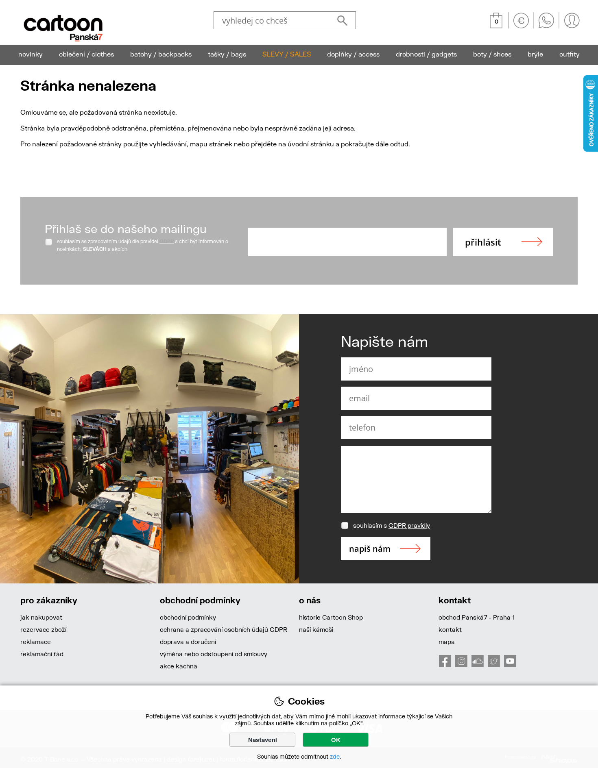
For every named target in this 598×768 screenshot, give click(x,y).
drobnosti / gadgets (426, 54)
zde (335, 756)
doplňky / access (353, 54)
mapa (447, 641)
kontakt (450, 629)
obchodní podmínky (188, 617)
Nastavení (262, 739)
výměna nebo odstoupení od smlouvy (213, 653)
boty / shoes (492, 54)
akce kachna (178, 666)
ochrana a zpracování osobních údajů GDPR (223, 629)
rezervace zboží (43, 629)
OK (335, 739)
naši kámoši (316, 629)
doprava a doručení (188, 641)
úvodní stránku (311, 144)
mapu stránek (211, 144)
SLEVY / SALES (286, 54)
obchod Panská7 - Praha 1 (477, 617)
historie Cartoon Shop (331, 617)
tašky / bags (227, 54)
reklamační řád (41, 653)
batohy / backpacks (161, 54)
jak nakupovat (41, 617)
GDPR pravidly (409, 525)
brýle (535, 54)
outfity (569, 54)
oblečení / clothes (86, 54)
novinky (30, 54)
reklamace (35, 641)
